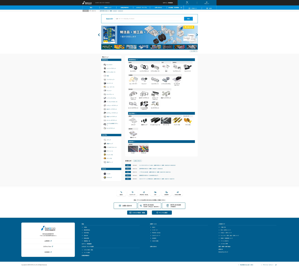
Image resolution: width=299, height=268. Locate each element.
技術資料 (154, 238)
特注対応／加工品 (156, 232)
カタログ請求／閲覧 (88, 250)
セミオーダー (155, 230)
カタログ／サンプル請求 (88, 246)
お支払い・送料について (226, 232)
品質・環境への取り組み (224, 246)
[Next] (198, 35)
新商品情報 (86, 238)
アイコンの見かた (225, 241)
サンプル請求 (87, 252)
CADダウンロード (156, 235)
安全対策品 (86, 232)
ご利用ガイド (194, 8)
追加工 (153, 227)
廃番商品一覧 (87, 241)
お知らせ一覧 (136, 160)
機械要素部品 (87, 230)
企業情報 (47, 241)
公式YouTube (47, 246)
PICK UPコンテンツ (223, 252)
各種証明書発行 (125, 7)
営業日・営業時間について (227, 238)
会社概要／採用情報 (173, 7)
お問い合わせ (158, 7)
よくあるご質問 (224, 243)
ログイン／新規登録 (86, 244)
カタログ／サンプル (141, 7)
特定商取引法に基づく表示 (246, 265)
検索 (188, 19)
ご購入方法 (223, 227)
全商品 (85, 227)
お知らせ (220, 249)
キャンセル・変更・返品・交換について (230, 235)
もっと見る (193, 51)
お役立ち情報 (155, 241)
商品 (91, 7)
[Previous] (100, 35)
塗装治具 (86, 235)
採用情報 (47, 252)
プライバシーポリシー (268, 265)
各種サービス (107, 7)
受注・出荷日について (226, 230)
